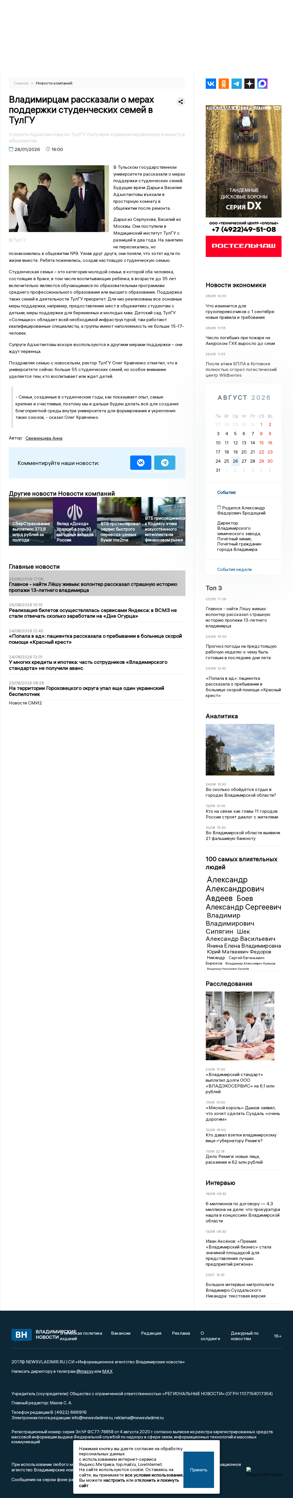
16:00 (221, 1130)
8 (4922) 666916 (68, 1412)
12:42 (221, 668)
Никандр (216, 957)
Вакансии (120, 1333)
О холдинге (210, 1335)
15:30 (221, 827)
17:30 (221, 1069)
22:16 (220, 1151)
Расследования (229, 983)
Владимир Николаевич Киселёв (228, 969)
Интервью (220, 1183)
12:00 (221, 296)
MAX (107, 1371)
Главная (21, 83)
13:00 (220, 1102)
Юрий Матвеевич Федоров (239, 951)
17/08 (210, 1102)
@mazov (85, 1371)
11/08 (210, 1151)
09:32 (221, 1193)
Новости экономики (236, 285)
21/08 (210, 1069)
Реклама (181, 1333)
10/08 (210, 827)
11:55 (221, 328)
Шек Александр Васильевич (241, 935)
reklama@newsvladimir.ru (139, 1417)
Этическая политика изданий (81, 1335)
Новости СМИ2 (25, 703)
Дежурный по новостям (245, 1335)
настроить (114, 1480)
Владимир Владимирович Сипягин (230, 923)
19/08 (210, 1193)
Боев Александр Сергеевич (243, 903)
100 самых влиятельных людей (241, 863)
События (226, 492)
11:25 (221, 354)
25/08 (211, 599)
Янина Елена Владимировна (244, 945)
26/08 (211, 296)
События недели (234, 569)
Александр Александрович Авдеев (235, 889)
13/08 (210, 806)
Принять (198, 1470)
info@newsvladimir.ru (92, 1417)
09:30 (221, 1231)
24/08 (211, 636)
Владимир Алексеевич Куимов (250, 963)
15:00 (222, 636)
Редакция (151, 1333)
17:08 (221, 599)
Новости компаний (54, 83)
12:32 (220, 1275)
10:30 (221, 806)
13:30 (221, 784)
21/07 (210, 1275)
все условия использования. (154, 1475)
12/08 (210, 1130)
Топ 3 (214, 588)
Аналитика (222, 716)
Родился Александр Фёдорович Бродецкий (241, 510)
